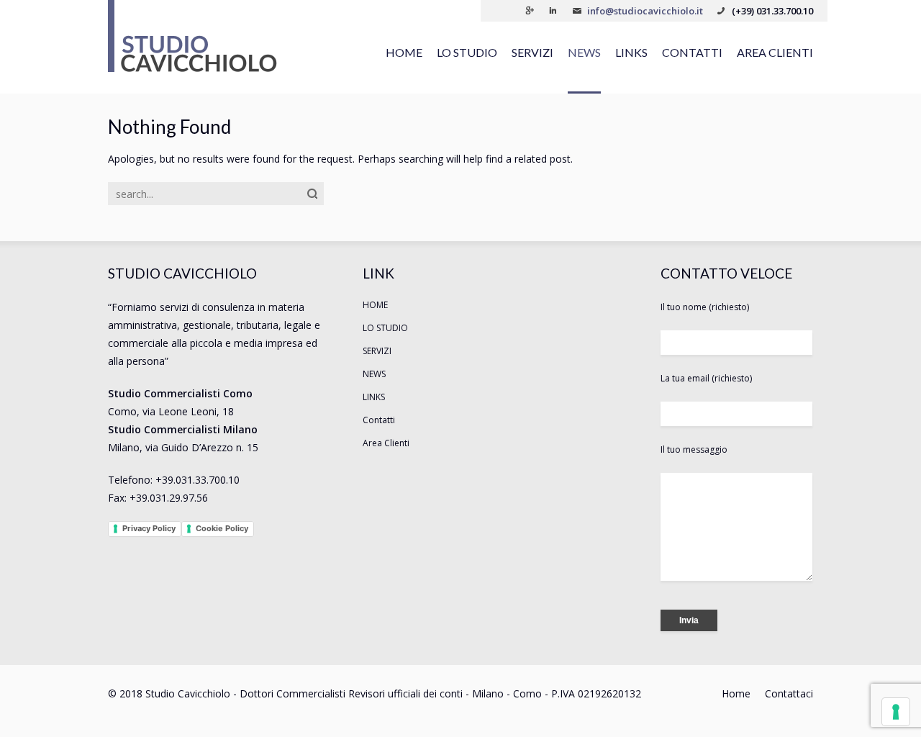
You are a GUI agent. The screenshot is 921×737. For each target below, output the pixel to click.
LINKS (631, 52)
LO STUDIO (467, 52)
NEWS (584, 52)
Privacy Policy (149, 528)
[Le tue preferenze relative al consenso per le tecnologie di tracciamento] (895, 711)
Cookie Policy (222, 528)
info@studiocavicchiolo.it (645, 10)
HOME (404, 52)
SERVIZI (532, 52)
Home (736, 693)
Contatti (692, 52)
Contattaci (789, 693)
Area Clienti (775, 52)
